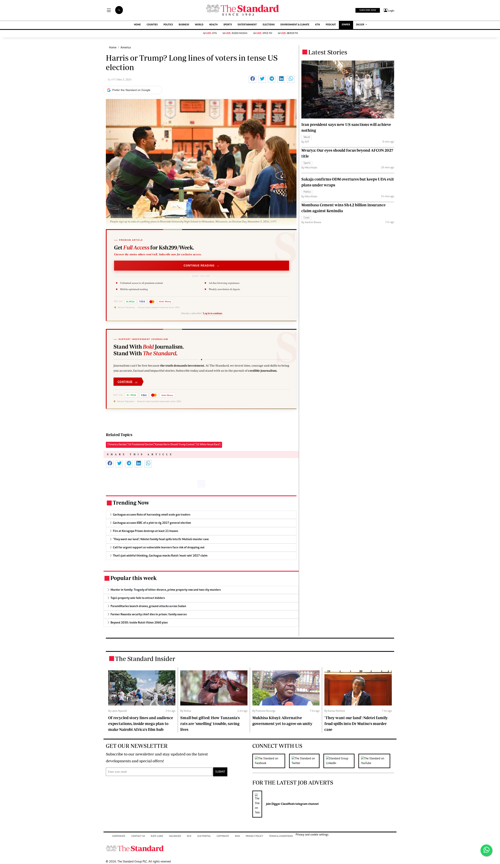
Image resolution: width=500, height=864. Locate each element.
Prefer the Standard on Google (131, 90)
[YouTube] (376, 761)
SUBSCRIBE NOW (367, 10)
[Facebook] (270, 761)
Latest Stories (327, 52)
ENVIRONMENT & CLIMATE (294, 25)
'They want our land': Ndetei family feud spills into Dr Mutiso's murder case (356, 723)
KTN (317, 25)
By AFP (112, 79)
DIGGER (360, 25)
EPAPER (346, 25)
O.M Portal (204, 836)
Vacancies (175, 836)
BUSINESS (184, 25)
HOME (137, 25)
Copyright (223, 836)
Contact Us (138, 836)
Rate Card (157, 836)
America (126, 47)
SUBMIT (220, 771)
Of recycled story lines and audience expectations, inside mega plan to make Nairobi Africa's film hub (140, 723)
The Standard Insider (145, 658)
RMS (237, 836)
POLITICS (168, 25)
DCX (189, 836)
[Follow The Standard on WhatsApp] (486, 850)
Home (112, 47)
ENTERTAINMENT (247, 25)
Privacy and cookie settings (312, 834)
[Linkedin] (340, 761)
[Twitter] (306, 761)
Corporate (118, 836)
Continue (128, 381)
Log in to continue (212, 313)
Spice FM (264, 33)
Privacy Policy (254, 836)
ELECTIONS (269, 25)
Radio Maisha (236, 33)
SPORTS (227, 25)
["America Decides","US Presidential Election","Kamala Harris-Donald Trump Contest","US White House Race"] (164, 444)
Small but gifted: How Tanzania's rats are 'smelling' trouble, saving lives (210, 723)
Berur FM (289, 33)
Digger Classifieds (283, 804)
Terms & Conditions (281, 836)
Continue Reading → (202, 265)
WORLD (199, 25)
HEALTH (213, 25)
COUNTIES (152, 25)
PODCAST (331, 25)
